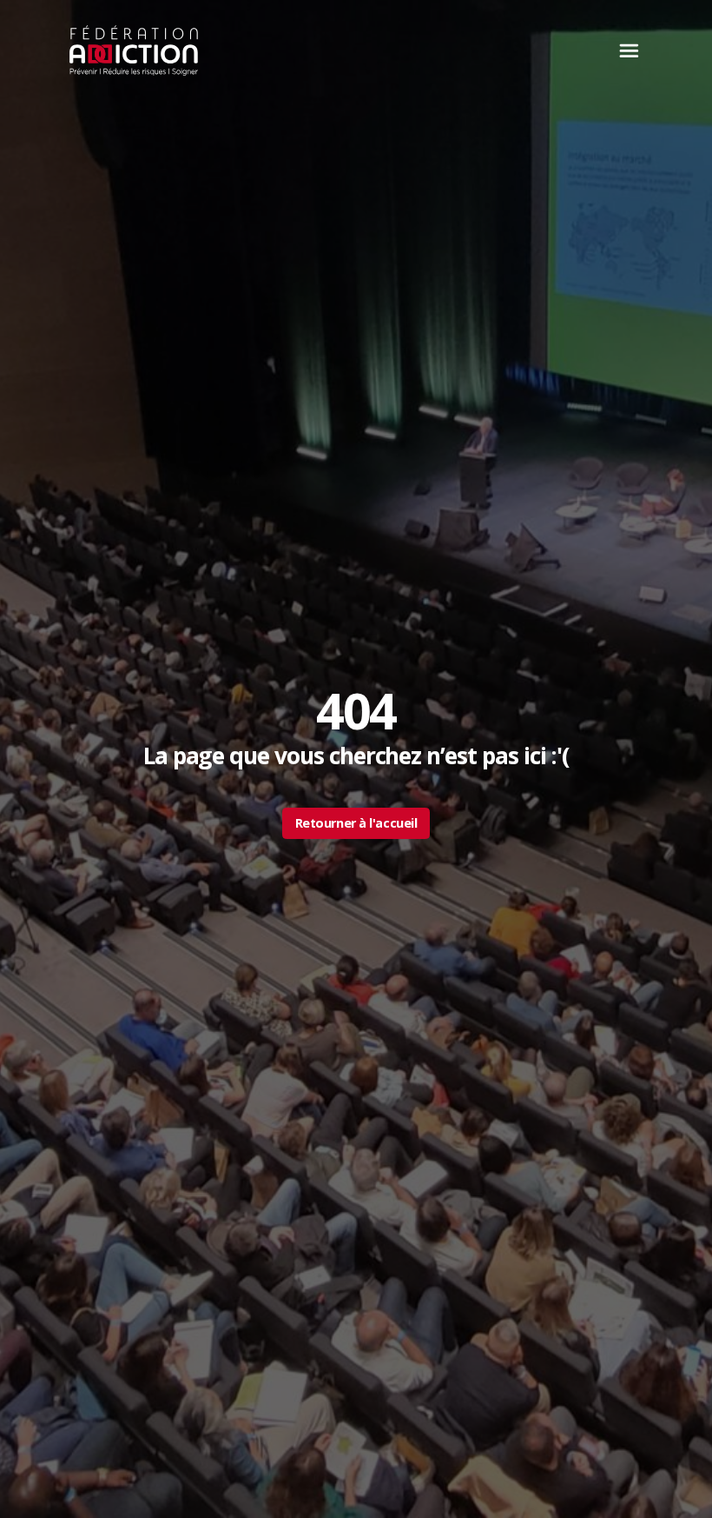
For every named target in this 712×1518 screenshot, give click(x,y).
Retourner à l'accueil (356, 823)
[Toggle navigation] (624, 50)
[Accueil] (134, 50)
